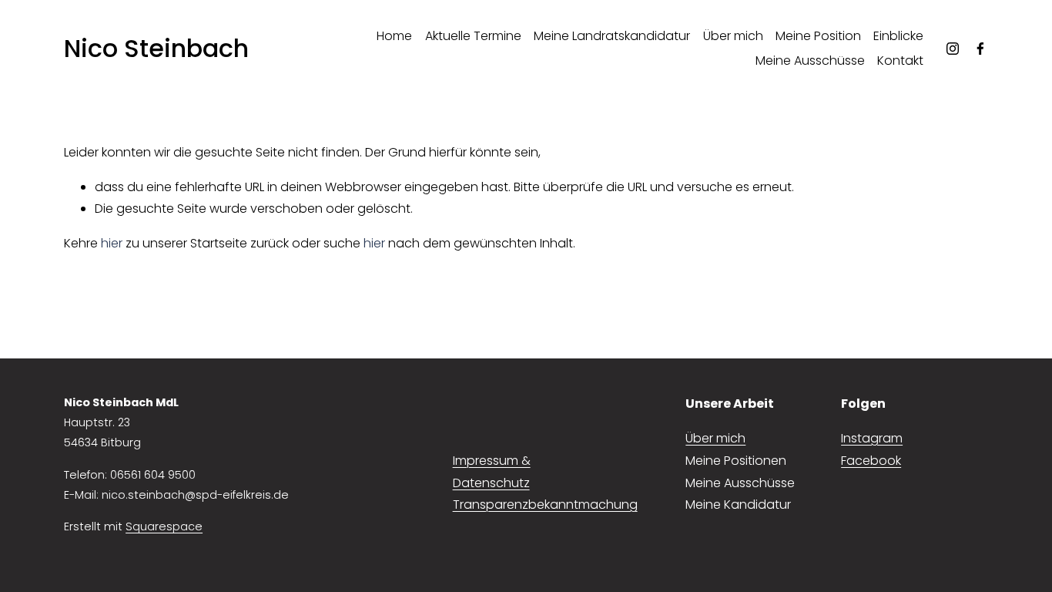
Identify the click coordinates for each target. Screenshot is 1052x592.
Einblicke (898, 36)
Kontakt (900, 60)
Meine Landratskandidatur (612, 36)
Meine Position (818, 36)
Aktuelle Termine (473, 36)
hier (111, 243)
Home (394, 36)
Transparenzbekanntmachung (545, 504)
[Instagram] (952, 48)
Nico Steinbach (156, 48)
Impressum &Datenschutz (492, 472)
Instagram (872, 438)
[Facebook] (980, 48)
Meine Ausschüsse (810, 60)
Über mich (733, 36)
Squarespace (164, 526)
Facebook (871, 460)
